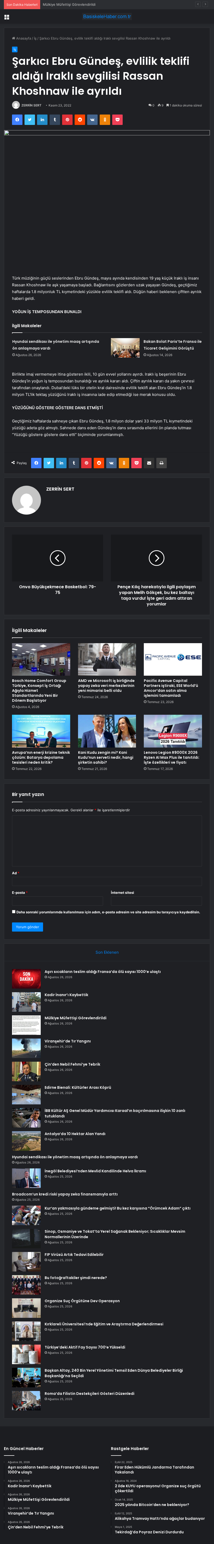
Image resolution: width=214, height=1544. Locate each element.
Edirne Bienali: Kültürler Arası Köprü (78, 1087)
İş (35, 38)
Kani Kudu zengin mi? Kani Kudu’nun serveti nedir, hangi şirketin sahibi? (105, 757)
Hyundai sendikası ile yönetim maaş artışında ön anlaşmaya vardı (75, 1157)
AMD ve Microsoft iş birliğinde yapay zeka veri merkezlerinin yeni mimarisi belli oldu (106, 685)
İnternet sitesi (122, 892)
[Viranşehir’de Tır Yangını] (26, 1048)
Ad (15, 873)
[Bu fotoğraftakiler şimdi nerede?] (26, 1285)
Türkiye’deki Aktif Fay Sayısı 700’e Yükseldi (85, 1347)
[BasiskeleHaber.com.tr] (107, 16)
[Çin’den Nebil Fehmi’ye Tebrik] (26, 1071)
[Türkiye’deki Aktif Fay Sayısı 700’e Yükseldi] (26, 1354)
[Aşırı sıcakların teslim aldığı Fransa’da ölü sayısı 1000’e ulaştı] (26, 979)
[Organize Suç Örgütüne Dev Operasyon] (26, 1308)
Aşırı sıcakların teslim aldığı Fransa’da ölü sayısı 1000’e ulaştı (103, 971)
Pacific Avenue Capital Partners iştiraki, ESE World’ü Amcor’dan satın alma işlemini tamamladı (171, 688)
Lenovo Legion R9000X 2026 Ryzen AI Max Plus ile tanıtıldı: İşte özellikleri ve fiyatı (171, 757)
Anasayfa (23, 38)
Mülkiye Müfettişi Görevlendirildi (69, 4)
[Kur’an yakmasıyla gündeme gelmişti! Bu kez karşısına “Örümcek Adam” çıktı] (26, 1215)
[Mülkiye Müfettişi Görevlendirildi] (26, 1025)
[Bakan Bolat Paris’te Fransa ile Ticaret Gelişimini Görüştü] (125, 348)
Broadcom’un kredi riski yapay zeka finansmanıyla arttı (65, 1194)
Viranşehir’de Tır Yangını (68, 1041)
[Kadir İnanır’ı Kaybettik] (26, 1002)
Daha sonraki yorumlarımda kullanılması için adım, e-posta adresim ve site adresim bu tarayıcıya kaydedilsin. (108, 912)
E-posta (20, 892)
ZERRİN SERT (31, 105)
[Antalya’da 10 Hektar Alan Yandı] (26, 1141)
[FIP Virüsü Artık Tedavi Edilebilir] (26, 1261)
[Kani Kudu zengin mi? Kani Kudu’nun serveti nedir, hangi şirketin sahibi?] (107, 731)
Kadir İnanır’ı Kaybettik (66, 994)
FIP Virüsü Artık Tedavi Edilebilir (74, 1254)
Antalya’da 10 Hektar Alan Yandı (75, 1133)
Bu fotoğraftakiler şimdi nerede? (76, 1277)
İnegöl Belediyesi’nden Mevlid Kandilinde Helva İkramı (95, 1171)
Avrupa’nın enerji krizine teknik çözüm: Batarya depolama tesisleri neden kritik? (41, 757)
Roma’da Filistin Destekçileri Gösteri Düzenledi (89, 1393)
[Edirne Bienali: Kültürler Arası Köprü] (26, 1094)
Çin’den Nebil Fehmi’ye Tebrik (72, 1064)
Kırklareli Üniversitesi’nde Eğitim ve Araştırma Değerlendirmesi (104, 1324)
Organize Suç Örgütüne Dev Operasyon (82, 1300)
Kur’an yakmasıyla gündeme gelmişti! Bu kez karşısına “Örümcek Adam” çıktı (118, 1208)
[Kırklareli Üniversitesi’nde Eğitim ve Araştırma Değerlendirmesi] (26, 1331)
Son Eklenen (107, 952)
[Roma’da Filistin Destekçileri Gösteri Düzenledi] (26, 1400)
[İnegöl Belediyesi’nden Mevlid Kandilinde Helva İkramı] (26, 1178)
